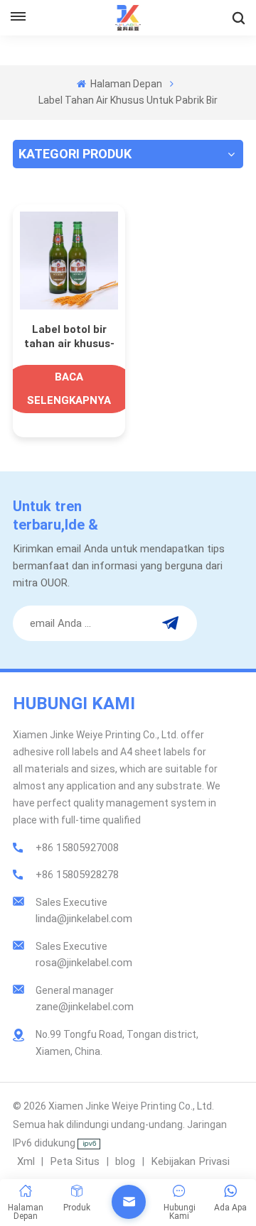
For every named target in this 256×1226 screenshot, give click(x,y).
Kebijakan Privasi (190, 1161)
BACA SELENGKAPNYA (69, 389)
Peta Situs (76, 1161)
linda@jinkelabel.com (84, 918)
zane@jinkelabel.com (85, 1006)
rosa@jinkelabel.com (84, 962)
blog (126, 1161)
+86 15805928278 (77, 874)
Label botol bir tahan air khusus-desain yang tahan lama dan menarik (69, 337)
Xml (26, 1161)
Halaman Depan (125, 83)
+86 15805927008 (77, 847)
